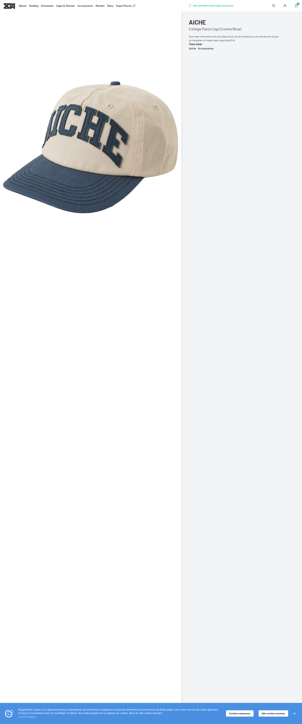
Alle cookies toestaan (273, 713)
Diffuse (33, 717)
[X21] (9, 6)
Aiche (192, 48)
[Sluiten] (294, 713)
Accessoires (206, 48)
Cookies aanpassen (239, 713)
